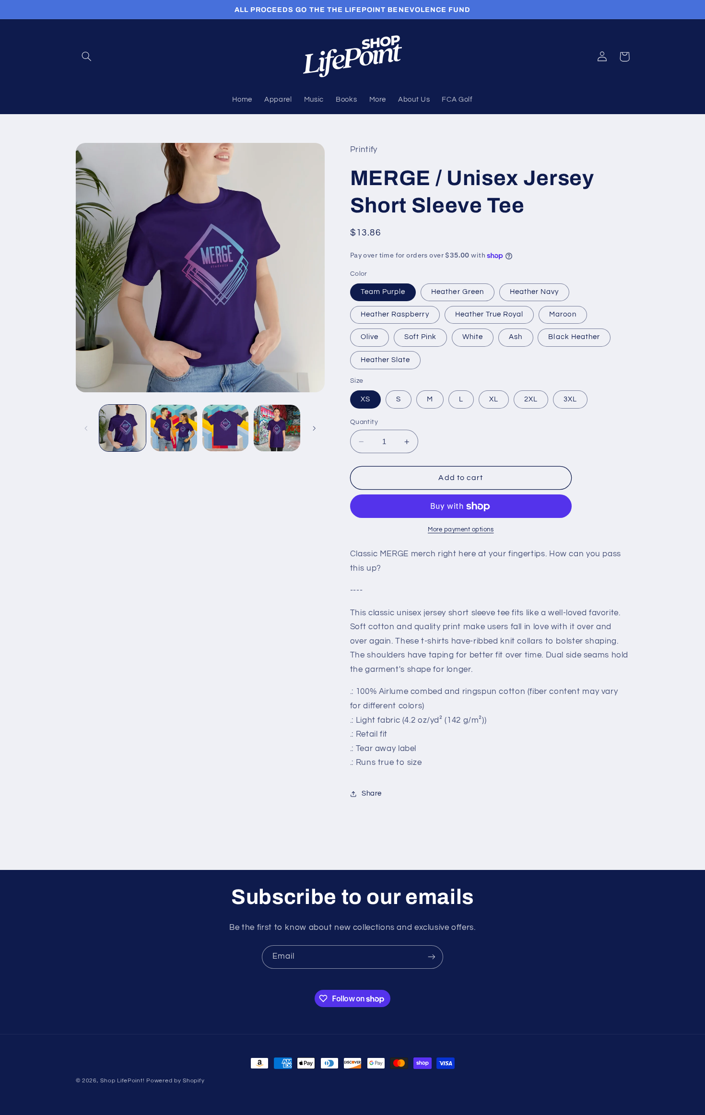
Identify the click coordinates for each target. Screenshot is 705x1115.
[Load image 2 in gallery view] (174, 428)
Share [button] (372, 794)
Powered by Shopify (175, 1080)
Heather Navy (534, 291)
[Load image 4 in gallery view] (277, 428)
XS (365, 399)
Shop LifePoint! (122, 1080)
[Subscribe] (432, 957)
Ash (515, 337)
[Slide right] (314, 428)
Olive (369, 337)
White (472, 337)
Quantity (364, 422)
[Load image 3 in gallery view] (225, 428)
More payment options (461, 530)
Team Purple (383, 291)
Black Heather (574, 337)
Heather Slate (386, 360)
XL (493, 399)
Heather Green (457, 291)
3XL (570, 399)
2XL (531, 399)
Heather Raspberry (395, 314)
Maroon (562, 314)
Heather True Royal (489, 314)
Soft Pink (420, 337)
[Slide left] (86, 428)
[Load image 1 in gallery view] (122, 428)
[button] (87, 57)
